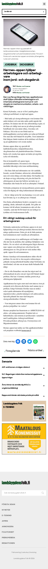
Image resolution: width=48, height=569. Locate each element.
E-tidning (7, 515)
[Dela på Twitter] (29, 341)
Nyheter (6, 510)
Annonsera (8, 527)
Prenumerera (8, 538)
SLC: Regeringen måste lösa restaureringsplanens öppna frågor (22, 376)
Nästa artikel (35, 350)
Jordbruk (11, 65)
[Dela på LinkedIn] (23, 341)
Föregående (13, 351)
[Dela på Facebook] (18, 341)
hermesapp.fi (26, 330)
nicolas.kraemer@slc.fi (20, 88)
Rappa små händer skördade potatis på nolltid (20, 395)
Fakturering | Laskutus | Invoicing (24, 552)
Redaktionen (8, 543)
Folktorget (8, 532)
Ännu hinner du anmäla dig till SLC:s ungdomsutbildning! (16, 386)
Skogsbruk (26, 65)
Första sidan (8, 504)
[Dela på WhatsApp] (35, 341)
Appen (5, 521)
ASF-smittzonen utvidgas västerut (16, 367)
